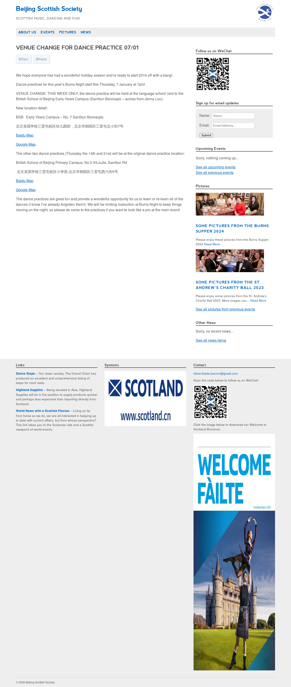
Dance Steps (25, 373)
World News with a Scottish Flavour (42, 411)
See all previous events (214, 172)
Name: (204, 115)
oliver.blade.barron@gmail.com (215, 373)
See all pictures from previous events (225, 309)
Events (48, 32)
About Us (27, 32)
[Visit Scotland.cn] (145, 424)
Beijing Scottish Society (49, 8)
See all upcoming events (216, 167)
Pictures (67, 32)
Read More (212, 244)
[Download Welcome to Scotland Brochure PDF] (234, 669)
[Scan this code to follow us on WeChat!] (213, 89)
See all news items (211, 340)
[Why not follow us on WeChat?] (210, 417)
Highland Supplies (29, 390)
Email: (204, 125)
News (86, 32)
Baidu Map (24, 135)
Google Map (26, 144)
